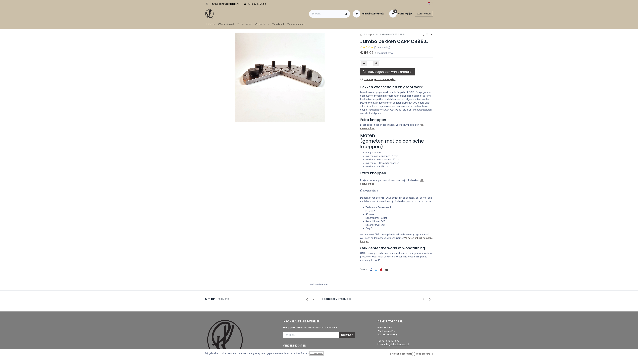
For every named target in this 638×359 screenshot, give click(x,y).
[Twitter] (376, 269)
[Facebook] (371, 269)
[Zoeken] (346, 14)
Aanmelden (424, 13)
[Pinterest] (381, 269)
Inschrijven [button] (347, 334)
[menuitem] (211, 24)
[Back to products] (427, 34)
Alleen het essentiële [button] (402, 353)
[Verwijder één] (364, 63)
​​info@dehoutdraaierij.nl (225, 3)
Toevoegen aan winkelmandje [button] (389, 72)
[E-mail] (386, 269)
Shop (369, 34)
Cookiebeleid (316, 353)
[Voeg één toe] (376, 63)
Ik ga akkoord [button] (423, 353)
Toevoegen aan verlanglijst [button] (379, 79)
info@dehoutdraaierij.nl (396, 344)
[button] (307, 299)
